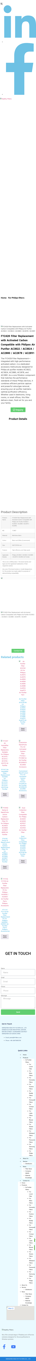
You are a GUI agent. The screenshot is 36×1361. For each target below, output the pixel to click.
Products (25, 1057)
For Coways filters (31, 1107)
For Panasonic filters (32, 1140)
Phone (3, 986)
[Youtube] (13, 1346)
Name (3, 968)
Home (4, 298)
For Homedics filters (32, 1080)
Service (25, 1161)
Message (4, 995)
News (24, 1166)
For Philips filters (16, 298)
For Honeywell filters (32, 1100)
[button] (1, 3)
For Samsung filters (32, 1147)
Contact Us (26, 1180)
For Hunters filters (31, 1087)
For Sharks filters (31, 1127)
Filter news (28, 1169)
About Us (25, 1158)
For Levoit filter (31, 1067)
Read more (23, 729)
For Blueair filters (31, 1120)
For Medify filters (31, 1093)
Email (2, 977)
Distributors (28, 1163)
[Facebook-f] (4, 1346)
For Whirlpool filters (32, 1133)
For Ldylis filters (31, 1113)
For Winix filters (31, 1073)
